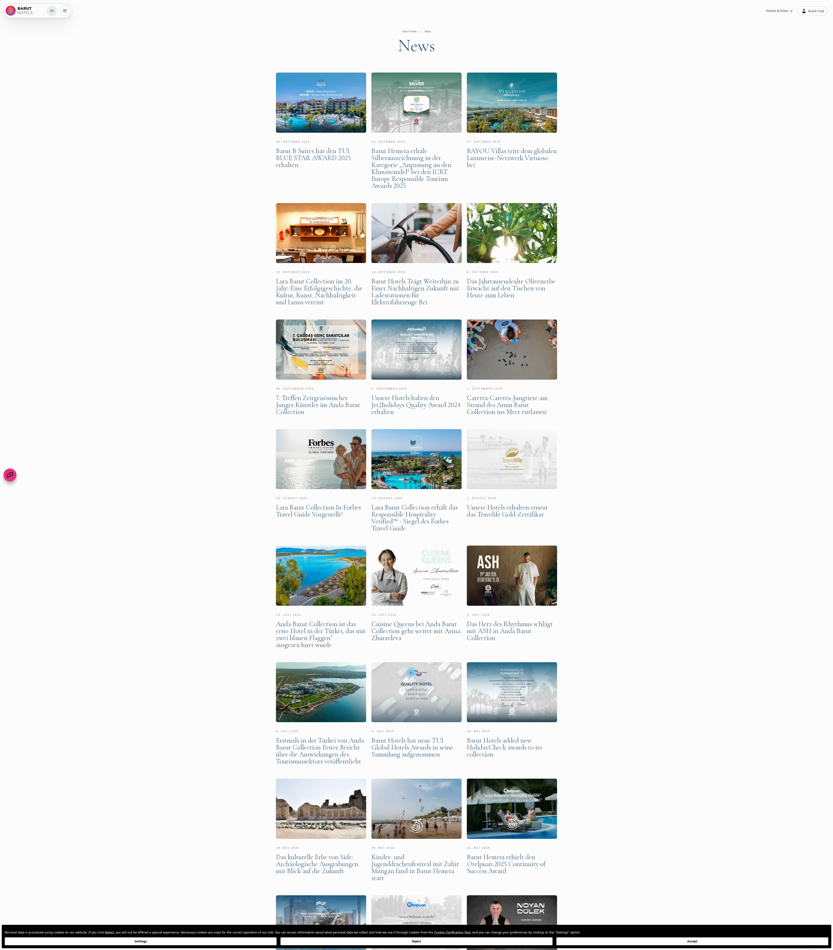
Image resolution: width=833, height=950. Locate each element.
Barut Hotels (409, 31)
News (428, 31)
